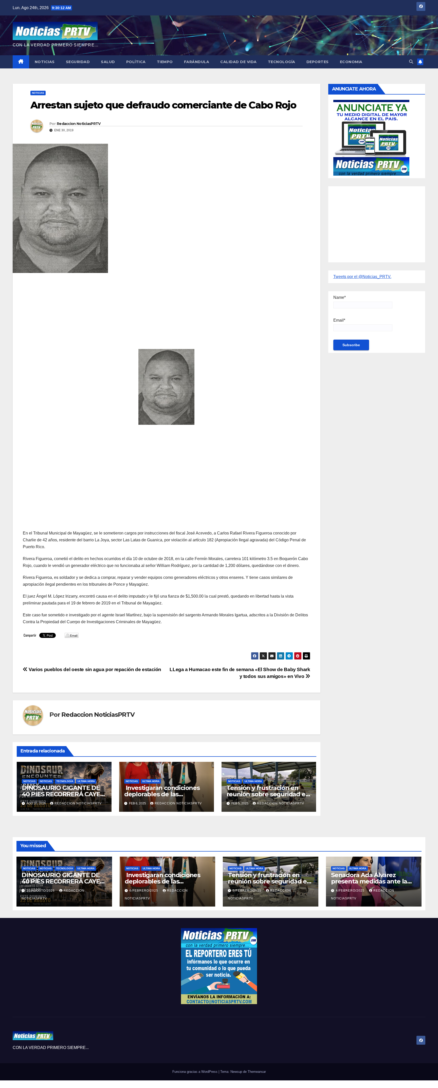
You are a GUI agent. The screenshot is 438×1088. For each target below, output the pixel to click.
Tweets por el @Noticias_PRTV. (362, 276)
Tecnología (281, 62)
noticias (29, 781)
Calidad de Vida (238, 62)
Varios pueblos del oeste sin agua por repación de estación (94, 669)
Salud (108, 62)
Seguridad (78, 62)
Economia (351, 62)
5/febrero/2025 (247, 890)
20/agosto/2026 (41, 890)
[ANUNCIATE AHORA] (371, 137)
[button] (411, 62)
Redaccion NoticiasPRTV (79, 123)
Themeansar (257, 1072)
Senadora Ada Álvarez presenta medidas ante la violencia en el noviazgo (369, 881)
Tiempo (165, 62)
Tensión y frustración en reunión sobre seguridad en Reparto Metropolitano (268, 794)
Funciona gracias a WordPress (195, 1072)
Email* (339, 320)
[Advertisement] (166, 313)
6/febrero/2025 (144, 890)
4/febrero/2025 (351, 890)
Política (136, 62)
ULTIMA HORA (86, 781)
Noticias (45, 62)
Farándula (196, 62)
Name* (339, 297)
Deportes (317, 62)
